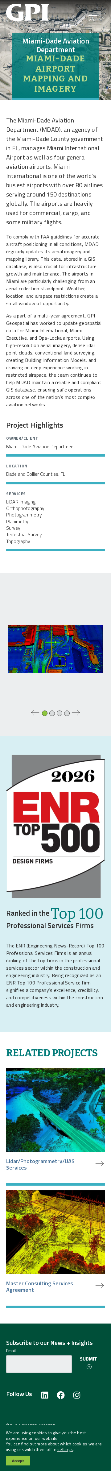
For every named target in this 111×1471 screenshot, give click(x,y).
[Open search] (74, 19)
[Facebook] (60, 1395)
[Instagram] (76, 1395)
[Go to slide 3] (60, 714)
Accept (18, 1461)
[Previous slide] (35, 712)
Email (11, 1351)
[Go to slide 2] (52, 714)
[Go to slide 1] (45, 714)
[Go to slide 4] (67, 714)
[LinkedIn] (44, 1395)
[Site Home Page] (38, 11)
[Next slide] (76, 712)
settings (65, 1449)
